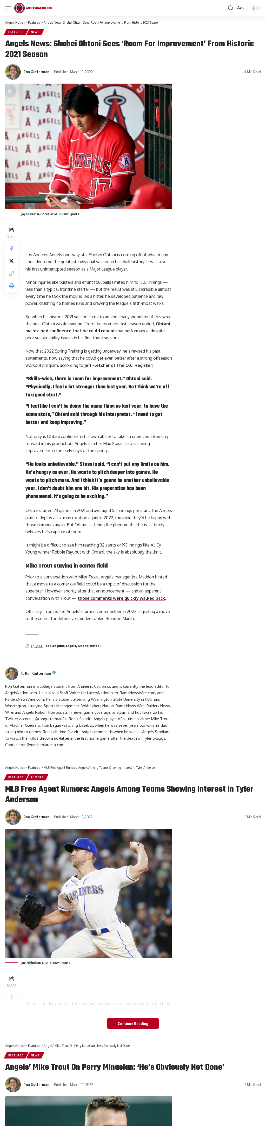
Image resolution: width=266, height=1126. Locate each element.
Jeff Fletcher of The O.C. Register (118, 365)
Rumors (37, 777)
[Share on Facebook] (11, 248)
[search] (231, 8)
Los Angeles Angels (61, 646)
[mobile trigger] (9, 8)
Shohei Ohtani (89, 646)
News (35, 31)
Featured (16, 31)
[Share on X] (11, 261)
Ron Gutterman (36, 71)
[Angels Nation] (33, 8)
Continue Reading (133, 1023)
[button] (11, 273)
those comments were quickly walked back (121, 598)
